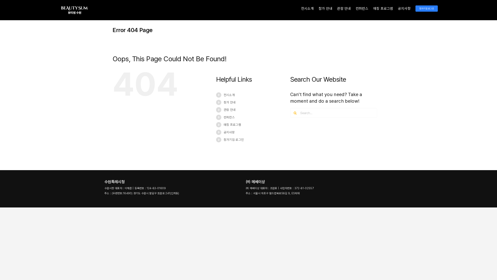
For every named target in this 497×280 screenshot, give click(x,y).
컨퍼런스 (229, 117)
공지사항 (229, 132)
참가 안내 (230, 102)
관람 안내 (230, 110)
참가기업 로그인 (234, 140)
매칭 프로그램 (232, 125)
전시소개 (229, 95)
